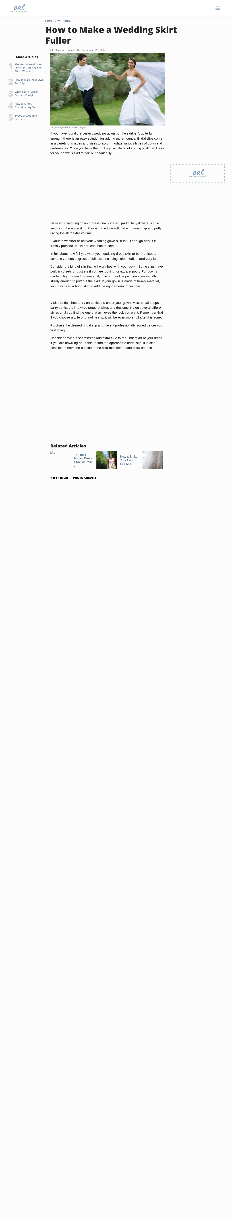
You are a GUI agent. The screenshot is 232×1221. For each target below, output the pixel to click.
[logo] (18, 8)
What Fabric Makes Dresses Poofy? (26, 93)
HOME (49, 21)
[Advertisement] (107, 192)
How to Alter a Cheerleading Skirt (26, 105)
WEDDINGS (64, 21)
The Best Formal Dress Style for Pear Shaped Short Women (29, 68)
